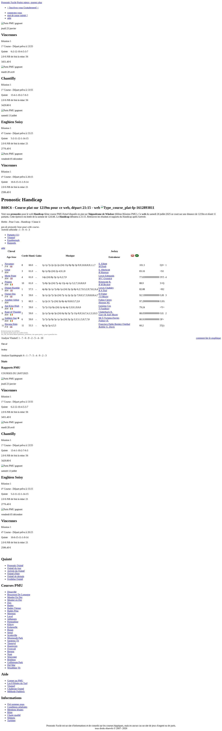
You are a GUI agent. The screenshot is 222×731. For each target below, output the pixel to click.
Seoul (10, 632)
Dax (9, 602)
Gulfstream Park (15, 662)
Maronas (11, 613)
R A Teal (103, 290)
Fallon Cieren (105, 300)
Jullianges (12, 619)
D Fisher (103, 294)
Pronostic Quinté (15, 565)
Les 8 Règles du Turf (17, 683)
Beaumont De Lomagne (18, 594)
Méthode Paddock (16, 691)
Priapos (8, 282)
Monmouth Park (15, 638)
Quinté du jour (14, 568)
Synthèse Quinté (15, 579)
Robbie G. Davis (107, 327)
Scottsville (12, 635)
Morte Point (10, 276)
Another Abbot (12, 300)
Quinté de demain (15, 576)
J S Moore (103, 296)
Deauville (11, 592)
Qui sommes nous (15, 704)
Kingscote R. (105, 282)
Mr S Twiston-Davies (109, 318)
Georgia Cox (105, 306)
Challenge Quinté (15, 688)
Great (7, 269)
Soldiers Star (11, 318)
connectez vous (14, 12)
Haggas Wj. (104, 302)
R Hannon (104, 272)
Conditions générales (17, 707)
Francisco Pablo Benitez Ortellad (114, 324)
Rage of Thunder (13, 312)
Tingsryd (11, 643)
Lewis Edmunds (106, 276)
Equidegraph (13, 240)
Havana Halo (11, 324)
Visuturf (11, 237)
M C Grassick (105, 278)
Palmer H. (104, 320)
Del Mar (11, 665)
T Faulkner (104, 308)
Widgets (11, 718)
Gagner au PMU (15, 680)
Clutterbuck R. (106, 312)
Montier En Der (14, 597)
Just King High (12, 306)
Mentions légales (15, 709)
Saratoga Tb (13, 640)
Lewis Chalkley (106, 288)
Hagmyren (12, 646)
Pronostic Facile (21, 2)
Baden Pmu (12, 611)
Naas (9, 654)
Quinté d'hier (13, 573)
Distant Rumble (12, 288)
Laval (10, 616)
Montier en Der (14, 600)
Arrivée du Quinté (16, 571)
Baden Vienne (14, 608)
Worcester (12, 657)
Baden (10, 605)
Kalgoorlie (12, 627)
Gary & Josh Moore (108, 314)
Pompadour (12, 621)
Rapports (11, 243)
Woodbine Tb (13, 668)
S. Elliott (103, 263)
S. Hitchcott (104, 269)
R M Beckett (104, 284)
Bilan (9, 712)
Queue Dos (10, 294)
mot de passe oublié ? (17, 15)
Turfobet (11, 720)
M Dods (102, 266)
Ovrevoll (11, 649)
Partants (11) (13, 235)
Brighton (11, 659)
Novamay (9, 263)
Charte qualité (14, 715)
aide (9, 18)
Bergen (10, 651)
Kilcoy (10, 624)
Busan (10, 630)
